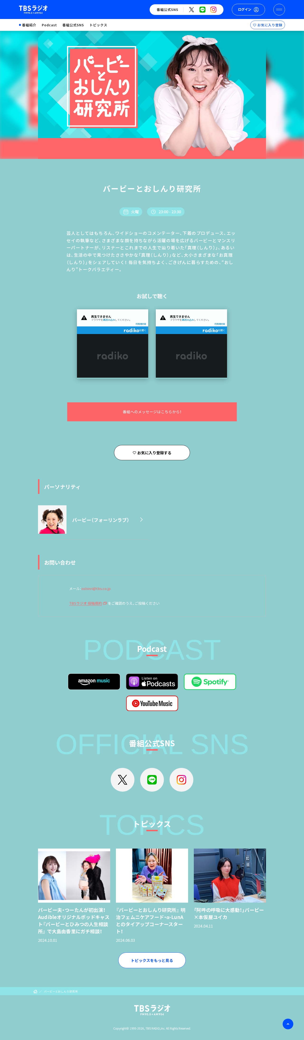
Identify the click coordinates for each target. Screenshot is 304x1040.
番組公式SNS (73, 25)
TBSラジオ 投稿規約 (85, 603)
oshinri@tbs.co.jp (96, 588)
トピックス (98, 25)
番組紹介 (29, 25)
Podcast (49, 25)
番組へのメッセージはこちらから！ (152, 411)
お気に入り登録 (269, 25)
